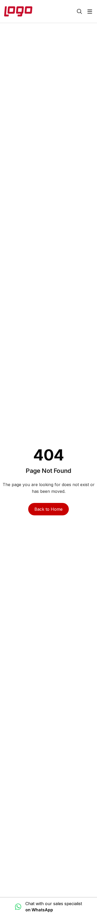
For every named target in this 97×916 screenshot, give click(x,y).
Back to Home (48, 509)
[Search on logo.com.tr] (79, 11)
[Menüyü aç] (90, 11)
